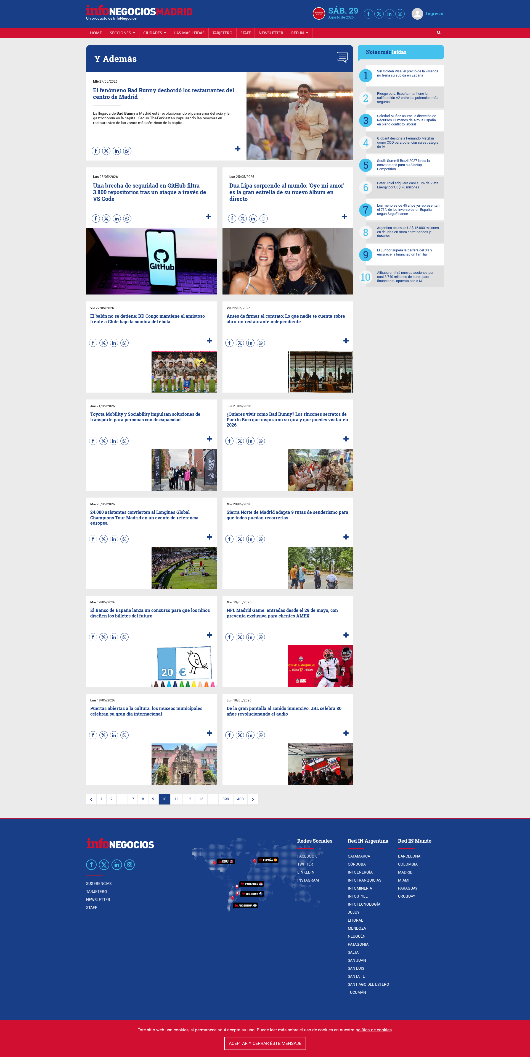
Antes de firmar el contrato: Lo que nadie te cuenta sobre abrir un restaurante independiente (286, 318)
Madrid (405, 872)
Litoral (355, 920)
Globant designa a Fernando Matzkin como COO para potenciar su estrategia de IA (407, 142)
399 (225, 799)
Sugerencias (99, 883)
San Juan (357, 960)
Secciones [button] (121, 32)
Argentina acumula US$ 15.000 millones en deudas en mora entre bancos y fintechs (408, 232)
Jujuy (353, 912)
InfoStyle (358, 896)
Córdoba (357, 864)
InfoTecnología (364, 904)
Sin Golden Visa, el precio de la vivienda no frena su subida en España (407, 73)
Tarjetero (222, 32)
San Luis (356, 968)
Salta (353, 952)
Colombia (408, 864)
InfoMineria (360, 888)
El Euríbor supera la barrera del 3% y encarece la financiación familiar (404, 252)
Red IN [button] (298, 32)
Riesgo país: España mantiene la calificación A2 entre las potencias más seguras (407, 97)
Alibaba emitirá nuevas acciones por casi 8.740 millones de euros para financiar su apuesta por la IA (405, 276)
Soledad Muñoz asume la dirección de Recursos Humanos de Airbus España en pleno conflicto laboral (406, 120)
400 (240, 799)
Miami (403, 880)
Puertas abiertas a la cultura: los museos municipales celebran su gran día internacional (146, 710)
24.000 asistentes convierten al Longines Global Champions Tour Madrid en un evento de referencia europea (144, 517)
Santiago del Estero (368, 984)
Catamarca (359, 856)
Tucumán (357, 992)
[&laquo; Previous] (91, 799)
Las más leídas (189, 32)
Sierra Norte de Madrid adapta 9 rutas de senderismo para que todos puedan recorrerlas (287, 514)
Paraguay (407, 888)
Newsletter (271, 32)
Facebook (307, 856)
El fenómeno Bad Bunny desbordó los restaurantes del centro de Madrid (163, 93)
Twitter (305, 864)
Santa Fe (356, 976)
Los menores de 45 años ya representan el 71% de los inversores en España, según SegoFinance (408, 209)
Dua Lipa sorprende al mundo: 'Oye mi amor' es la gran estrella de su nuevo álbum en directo (286, 192)
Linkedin (305, 872)
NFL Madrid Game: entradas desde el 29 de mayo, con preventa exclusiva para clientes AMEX (282, 612)
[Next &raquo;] (253, 799)
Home (96, 32)
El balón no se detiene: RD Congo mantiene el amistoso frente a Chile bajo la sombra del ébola (147, 318)
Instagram (308, 880)
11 (176, 799)
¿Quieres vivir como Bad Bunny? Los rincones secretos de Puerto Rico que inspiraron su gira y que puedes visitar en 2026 (287, 419)
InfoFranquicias (364, 880)
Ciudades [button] (153, 32)
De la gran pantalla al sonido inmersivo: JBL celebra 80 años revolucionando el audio (284, 710)
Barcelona (409, 856)
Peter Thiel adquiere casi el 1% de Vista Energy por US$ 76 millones (407, 185)
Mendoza (357, 928)
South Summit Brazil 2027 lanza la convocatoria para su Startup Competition (403, 165)
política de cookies (374, 1029)
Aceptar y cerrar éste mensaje (265, 1043)
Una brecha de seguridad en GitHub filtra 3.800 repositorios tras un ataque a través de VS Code (149, 192)
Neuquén (356, 936)
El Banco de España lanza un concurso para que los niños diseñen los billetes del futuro (150, 612)
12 (189, 799)
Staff (245, 32)
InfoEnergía (360, 872)
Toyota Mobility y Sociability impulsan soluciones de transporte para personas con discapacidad (145, 416)
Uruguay (406, 896)
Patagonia (358, 944)
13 (201, 799)
